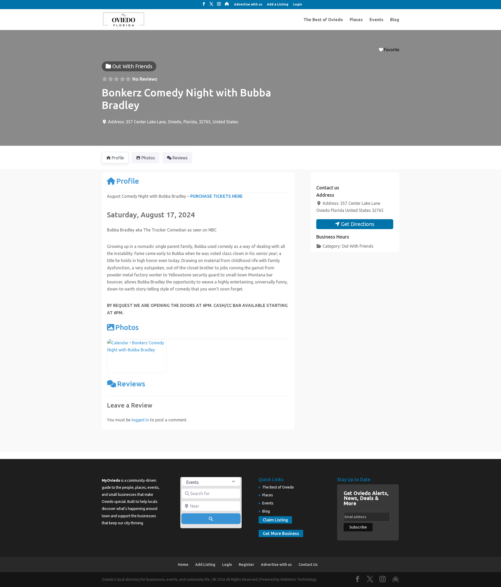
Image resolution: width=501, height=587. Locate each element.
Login (297, 4)
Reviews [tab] (180, 157)
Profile (127, 181)
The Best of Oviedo (323, 20)
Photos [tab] (148, 157)
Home (183, 564)
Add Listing (205, 564)
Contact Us (308, 564)
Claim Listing (275, 520)
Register (246, 564)
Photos (127, 327)
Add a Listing (277, 4)
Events (376, 20)
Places (356, 20)
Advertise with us (248, 4)
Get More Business (281, 533)
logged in (140, 419)
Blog (394, 20)
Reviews (131, 384)
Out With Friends (357, 246)
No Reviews (144, 79)
